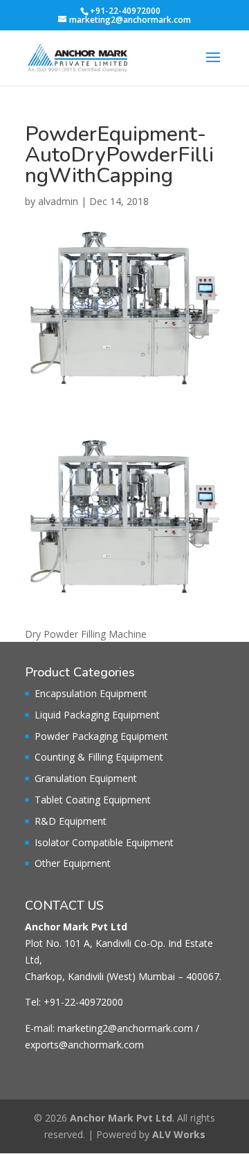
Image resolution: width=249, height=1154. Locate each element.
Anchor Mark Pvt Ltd (121, 1117)
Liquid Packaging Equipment (97, 714)
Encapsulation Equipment (91, 693)
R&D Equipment (71, 821)
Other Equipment (73, 863)
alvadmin (58, 201)
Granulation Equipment (86, 778)
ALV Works (178, 1134)
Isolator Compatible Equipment (104, 842)
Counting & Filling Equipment (99, 756)
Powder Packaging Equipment (101, 736)
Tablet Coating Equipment (93, 799)
